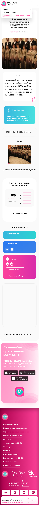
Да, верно (6, 16)
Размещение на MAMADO (13, 458)
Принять (32, 500)
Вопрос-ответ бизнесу (11, 466)
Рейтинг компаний (10, 462)
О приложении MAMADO (12, 443)
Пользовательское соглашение (15, 428)
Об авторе (7, 447)
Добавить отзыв (19, 213)
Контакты (6, 451)
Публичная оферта (10, 424)
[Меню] (34, 3)
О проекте (7, 439)
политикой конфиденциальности (13, 502)
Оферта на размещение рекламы (16, 432)
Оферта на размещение (12, 436)
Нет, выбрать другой (22, 16)
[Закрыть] (30, 9)
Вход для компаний (10, 454)
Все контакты (14, 270)
